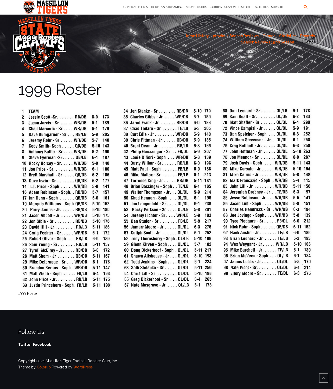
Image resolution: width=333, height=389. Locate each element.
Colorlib (44, 367)
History (244, 7)
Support (277, 7)
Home (189, 36)
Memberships (196, 7)
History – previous (212, 36)
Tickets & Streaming (166, 7)
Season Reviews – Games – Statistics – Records (272, 36)
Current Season (222, 7)
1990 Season (282, 42)
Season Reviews (255, 42)
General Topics (135, 7)
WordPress (83, 367)
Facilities (260, 7)
